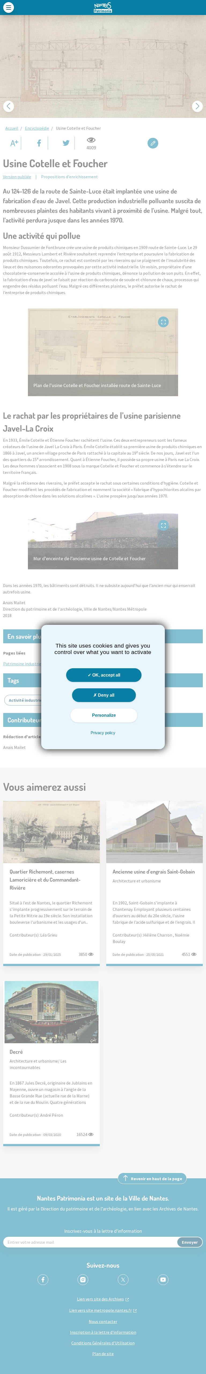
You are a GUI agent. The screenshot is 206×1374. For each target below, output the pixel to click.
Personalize (104, 715)
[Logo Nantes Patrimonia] (103, 7)
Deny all (105, 695)
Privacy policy (103, 732)
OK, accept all (105, 675)
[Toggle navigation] (8, 7)
